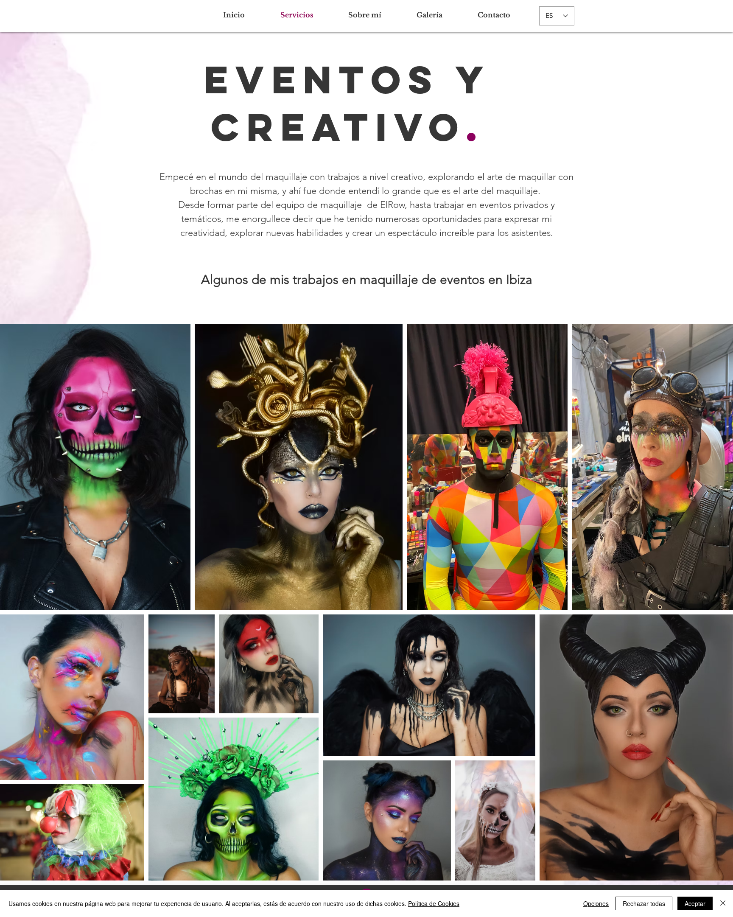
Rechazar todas (644, 903)
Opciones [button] (596, 903)
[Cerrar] (723, 903)
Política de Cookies (433, 903)
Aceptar (695, 903)
